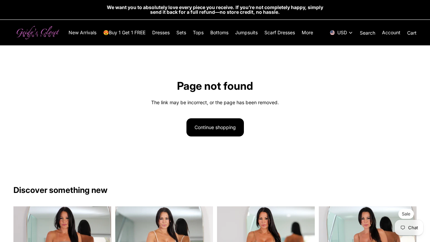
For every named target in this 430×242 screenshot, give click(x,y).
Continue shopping (215, 127)
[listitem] (307, 33)
